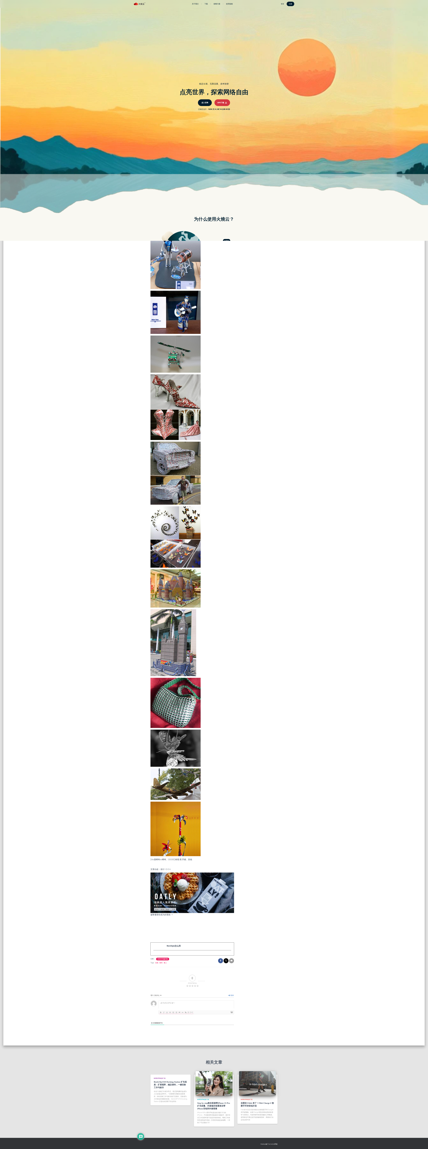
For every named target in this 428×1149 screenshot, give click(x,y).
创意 (156, 963)
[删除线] (170, 1012)
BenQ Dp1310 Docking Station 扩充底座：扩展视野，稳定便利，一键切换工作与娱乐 (170, 1085)
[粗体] (160, 1012)
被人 (165, 963)
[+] (191, 1012)
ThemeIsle (270, 1144)
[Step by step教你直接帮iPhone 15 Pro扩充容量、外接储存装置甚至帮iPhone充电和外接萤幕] (214, 1083)
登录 (232, 995)
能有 (161, 963)
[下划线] (167, 1012)
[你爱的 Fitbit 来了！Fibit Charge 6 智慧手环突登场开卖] (257, 1083)
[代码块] (182, 1012)
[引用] (179, 1012)
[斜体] (163, 1012)
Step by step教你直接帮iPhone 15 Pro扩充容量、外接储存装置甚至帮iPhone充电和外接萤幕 (213, 1106)
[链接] (185, 1012)
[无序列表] (176, 1012)
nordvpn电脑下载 (163, 959)
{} (188, 1012)
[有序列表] (173, 1012)
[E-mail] (154, 954)
